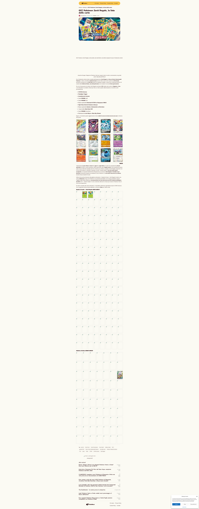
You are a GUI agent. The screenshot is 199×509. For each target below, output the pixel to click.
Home (80, 7)
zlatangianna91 (83, 15)
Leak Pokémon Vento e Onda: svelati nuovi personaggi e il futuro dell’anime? (95, 494)
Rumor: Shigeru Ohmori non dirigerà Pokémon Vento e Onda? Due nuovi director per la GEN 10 (96, 465)
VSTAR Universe (96, 451)
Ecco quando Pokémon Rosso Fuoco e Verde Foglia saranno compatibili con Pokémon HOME (95, 498)
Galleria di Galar (108, 447)
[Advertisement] (99, 49)
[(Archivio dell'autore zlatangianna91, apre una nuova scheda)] (90, 455)
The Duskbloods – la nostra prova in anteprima (92, 489)
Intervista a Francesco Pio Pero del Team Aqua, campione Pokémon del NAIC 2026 (95, 470)
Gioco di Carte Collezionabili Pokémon (92, 449)
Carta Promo (87, 447)
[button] (196, 496)
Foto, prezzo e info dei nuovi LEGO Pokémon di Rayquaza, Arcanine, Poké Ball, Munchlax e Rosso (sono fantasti (95, 480)
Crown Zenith (101, 447)
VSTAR (91, 451)
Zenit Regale (103, 451)
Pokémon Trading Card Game (112, 449)
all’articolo (103, 185)
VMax (87, 451)
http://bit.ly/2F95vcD (101, 76)
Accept (176, 504)
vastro (83, 451)
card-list (82, 447)
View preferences (193, 504)
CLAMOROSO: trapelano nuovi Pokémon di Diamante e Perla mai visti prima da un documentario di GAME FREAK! (97, 475)
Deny (185, 504)
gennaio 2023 (81, 449)
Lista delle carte (102, 449)
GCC (113, 447)
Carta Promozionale (94, 447)
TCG (80, 451)
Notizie (84, 7)
